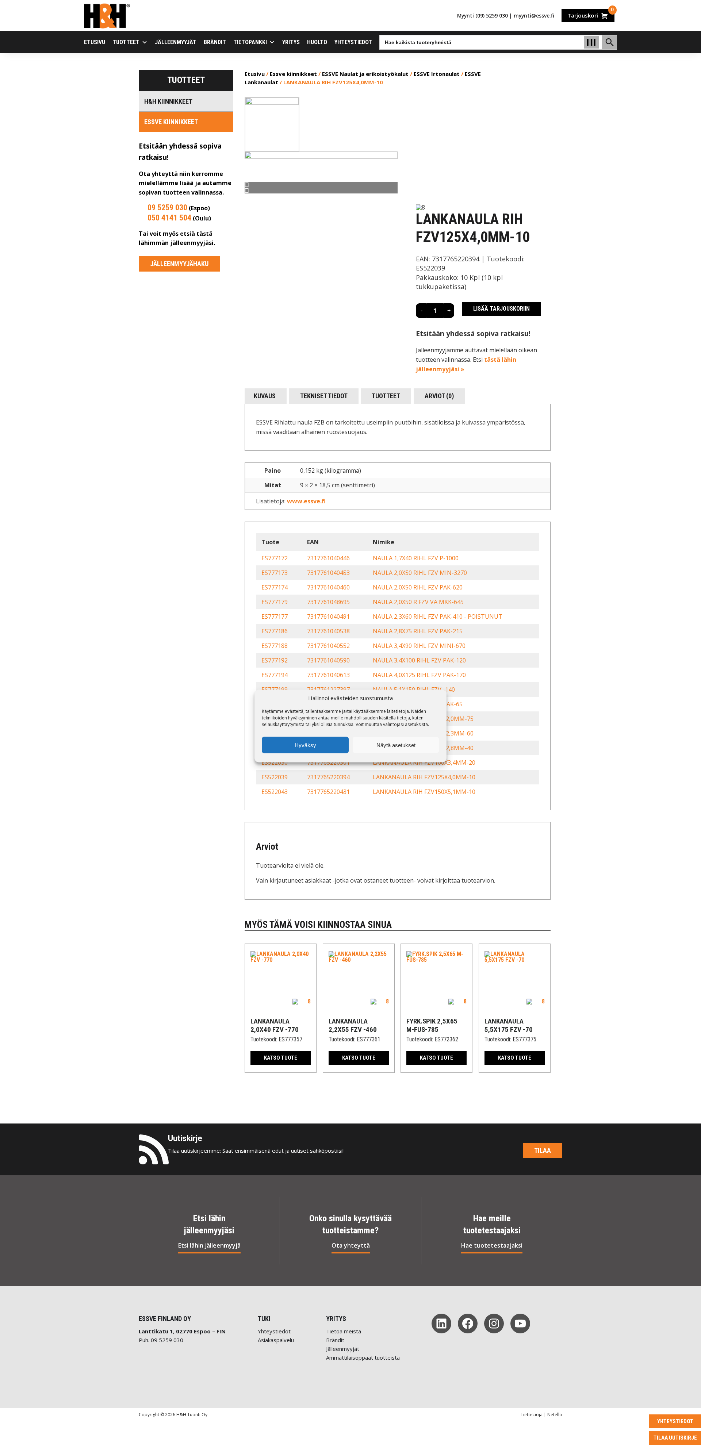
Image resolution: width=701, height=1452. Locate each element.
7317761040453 (328, 573)
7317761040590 (328, 660)
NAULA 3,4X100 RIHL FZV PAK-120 (419, 660)
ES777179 (274, 602)
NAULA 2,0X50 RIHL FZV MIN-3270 (420, 573)
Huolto (317, 42)
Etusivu (94, 42)
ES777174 (274, 587)
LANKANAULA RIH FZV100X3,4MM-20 (424, 762)
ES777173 (274, 573)
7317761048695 (328, 602)
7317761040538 (328, 631)
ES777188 (274, 646)
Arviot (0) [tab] (439, 396)
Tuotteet (125, 42)
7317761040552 (328, 646)
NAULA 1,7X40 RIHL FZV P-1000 (416, 558)
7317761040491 (328, 616)
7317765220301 (328, 762)
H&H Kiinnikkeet (168, 101)
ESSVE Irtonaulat (437, 73)
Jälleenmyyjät (175, 42)
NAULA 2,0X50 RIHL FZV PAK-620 (418, 587)
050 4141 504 (169, 217)
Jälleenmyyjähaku (179, 264)
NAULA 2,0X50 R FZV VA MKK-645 (418, 602)
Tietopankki (250, 42)
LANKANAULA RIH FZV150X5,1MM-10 (424, 792)
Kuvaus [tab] (265, 396)
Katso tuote (280, 1058)
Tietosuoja (532, 1414)
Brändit (215, 42)
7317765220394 (328, 777)
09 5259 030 (167, 207)
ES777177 (274, 616)
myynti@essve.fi (534, 15)
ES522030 (274, 762)
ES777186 (274, 631)
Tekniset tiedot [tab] (324, 396)
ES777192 (274, 660)
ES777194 (274, 675)
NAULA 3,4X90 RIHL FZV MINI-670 (419, 646)
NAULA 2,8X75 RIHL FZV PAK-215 (418, 631)
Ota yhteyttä (351, 1245)
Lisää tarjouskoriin (501, 308)
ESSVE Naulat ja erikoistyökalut (365, 73)
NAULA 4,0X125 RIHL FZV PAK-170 (419, 675)
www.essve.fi (306, 501)
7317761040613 (328, 675)
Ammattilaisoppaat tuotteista (363, 1357)
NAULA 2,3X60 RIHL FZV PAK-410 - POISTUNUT (437, 616)
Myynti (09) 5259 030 (482, 15)
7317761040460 (328, 587)
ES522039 (274, 777)
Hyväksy (305, 745)
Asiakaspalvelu (276, 1340)
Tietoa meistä (343, 1331)
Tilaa (542, 1150)
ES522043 (274, 792)
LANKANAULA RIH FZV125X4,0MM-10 (424, 777)
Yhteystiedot (353, 42)
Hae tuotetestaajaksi (491, 1245)
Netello (554, 1414)
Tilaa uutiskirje (675, 1437)
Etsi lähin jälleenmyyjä (209, 1245)
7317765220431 (328, 792)
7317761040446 (328, 558)
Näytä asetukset (395, 745)
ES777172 (274, 558)
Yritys (291, 42)
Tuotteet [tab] (386, 396)
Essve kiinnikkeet (171, 122)
